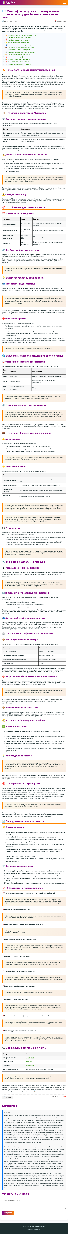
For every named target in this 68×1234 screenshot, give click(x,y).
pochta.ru (29, 1062)
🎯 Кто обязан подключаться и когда (17, 40)
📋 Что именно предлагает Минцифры (18, 38)
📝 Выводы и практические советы (17, 59)
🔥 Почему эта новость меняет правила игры (20, 35)
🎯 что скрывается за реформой (16, 57)
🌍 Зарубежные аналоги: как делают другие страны (22, 45)
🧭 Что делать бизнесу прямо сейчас (17, 54)
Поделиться (7, 1097)
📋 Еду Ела (8, 2)
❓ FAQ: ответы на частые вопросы (17, 62)
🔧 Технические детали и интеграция (17, 50)
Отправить (8, 1213)
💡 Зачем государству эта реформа (17, 42)
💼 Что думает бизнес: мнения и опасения (19, 47)
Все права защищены (38, 1226)
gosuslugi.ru (30, 1065)
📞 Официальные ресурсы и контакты (18, 64)
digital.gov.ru (30, 1058)
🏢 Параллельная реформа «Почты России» (20, 52)
